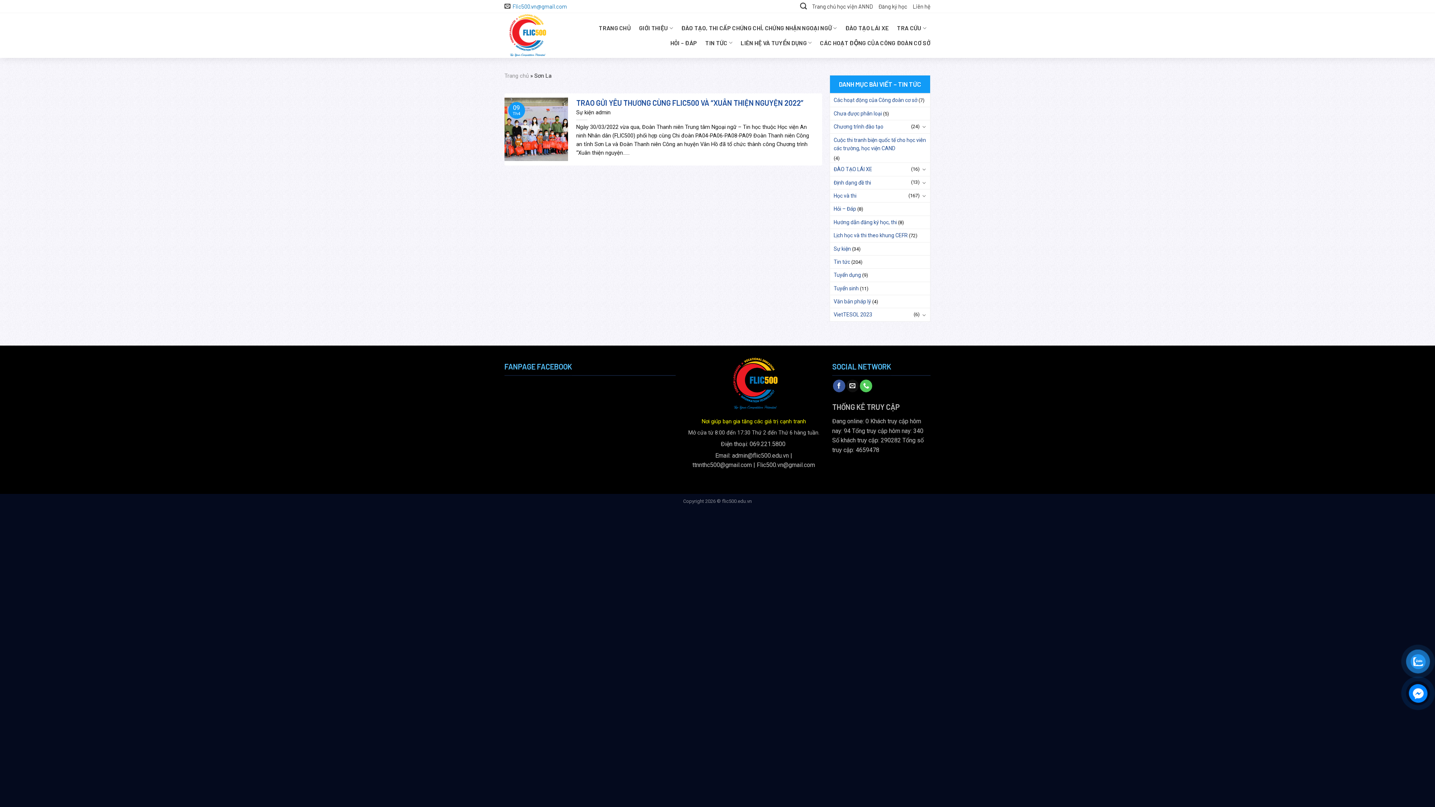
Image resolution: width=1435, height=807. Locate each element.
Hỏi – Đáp (683, 42)
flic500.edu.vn (737, 501)
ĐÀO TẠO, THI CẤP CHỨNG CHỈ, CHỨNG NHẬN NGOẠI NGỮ (756, 27)
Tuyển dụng (847, 275)
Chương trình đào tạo (858, 127)
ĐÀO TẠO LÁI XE (867, 27)
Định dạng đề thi (852, 183)
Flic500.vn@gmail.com (786, 465)
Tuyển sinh (846, 288)
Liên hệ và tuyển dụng (774, 42)
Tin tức (716, 42)
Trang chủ (615, 27)
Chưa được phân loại (858, 114)
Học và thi (845, 196)
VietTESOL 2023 (853, 315)
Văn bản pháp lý (852, 301)
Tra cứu (909, 27)
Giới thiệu (653, 27)
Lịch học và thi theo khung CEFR (871, 235)
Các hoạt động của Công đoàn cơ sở (875, 42)
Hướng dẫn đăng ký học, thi (865, 222)
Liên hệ (922, 6)
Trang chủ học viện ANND (842, 6)
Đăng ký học (892, 6)
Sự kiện (842, 249)
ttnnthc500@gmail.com (722, 465)
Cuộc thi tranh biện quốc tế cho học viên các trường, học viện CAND (880, 144)
